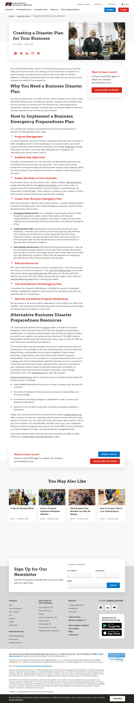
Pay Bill (110, 10)
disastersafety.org (73, 414)
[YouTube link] (114, 607)
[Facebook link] (100, 607)
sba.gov (46, 327)
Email (69, 581)
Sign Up (113, 585)
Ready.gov (69, 146)
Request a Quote (83, 4)
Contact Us (98, 4)
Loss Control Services (37, 273)
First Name (72, 570)
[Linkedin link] (107, 607)
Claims (123, 10)
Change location (114, 600)
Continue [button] (117, 698)
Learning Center (23, 16)
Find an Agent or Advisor (107, 90)
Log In (126, 4)
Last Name (100, 570)
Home (11, 16)
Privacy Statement (16, 700)
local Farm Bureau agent (60, 270)
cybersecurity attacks (47, 185)
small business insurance (21, 279)
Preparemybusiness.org (21, 377)
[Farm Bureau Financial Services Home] (18, 4)
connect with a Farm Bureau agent (37, 436)
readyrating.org (39, 373)
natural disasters (73, 182)
